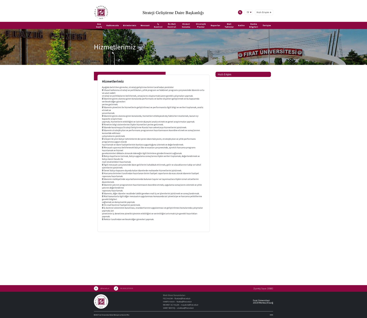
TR (1, 20)
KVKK (271, 315)
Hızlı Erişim (263, 12)
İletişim (267, 25)
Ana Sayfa (99, 25)
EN (5, 20)
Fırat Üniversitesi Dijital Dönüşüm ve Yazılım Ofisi (113, 315)
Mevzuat (145, 25)
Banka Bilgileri (253, 25)
